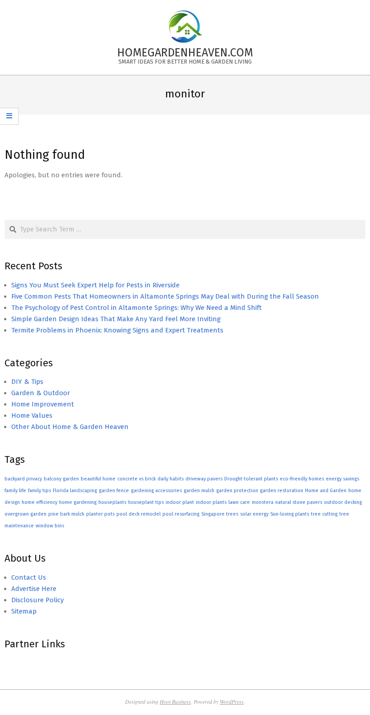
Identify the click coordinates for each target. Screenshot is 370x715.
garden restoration (281, 491)
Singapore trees (219, 514)
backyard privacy (23, 479)
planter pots (100, 514)
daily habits (170, 479)
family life (15, 491)
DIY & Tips (27, 382)
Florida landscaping (75, 491)
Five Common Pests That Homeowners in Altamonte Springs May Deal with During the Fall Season (165, 296)
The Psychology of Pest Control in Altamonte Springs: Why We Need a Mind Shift (136, 308)
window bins (50, 526)
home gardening (78, 502)
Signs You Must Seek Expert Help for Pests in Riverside (95, 285)
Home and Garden (326, 491)
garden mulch (199, 491)
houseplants (112, 502)
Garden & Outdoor (40, 393)
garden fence (114, 491)
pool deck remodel (138, 514)
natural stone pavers (298, 502)
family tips (39, 491)
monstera (262, 502)
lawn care (239, 502)
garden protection (237, 491)
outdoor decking (343, 502)
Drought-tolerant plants (251, 479)
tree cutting (324, 514)
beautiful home (98, 479)
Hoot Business (175, 701)
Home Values (31, 415)
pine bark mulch (66, 514)
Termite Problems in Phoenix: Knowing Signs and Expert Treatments (117, 330)
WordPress (232, 701)
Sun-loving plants (289, 514)
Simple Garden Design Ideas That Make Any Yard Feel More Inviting (116, 319)
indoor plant (180, 502)
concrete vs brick (136, 479)
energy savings (342, 479)
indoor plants (211, 502)
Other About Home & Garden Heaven (70, 427)
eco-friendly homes (302, 479)
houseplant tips (146, 502)
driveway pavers (203, 479)
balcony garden (61, 479)
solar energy (254, 514)
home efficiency (39, 502)
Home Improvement (42, 404)
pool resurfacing (180, 514)
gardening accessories (156, 491)
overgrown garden (25, 514)
